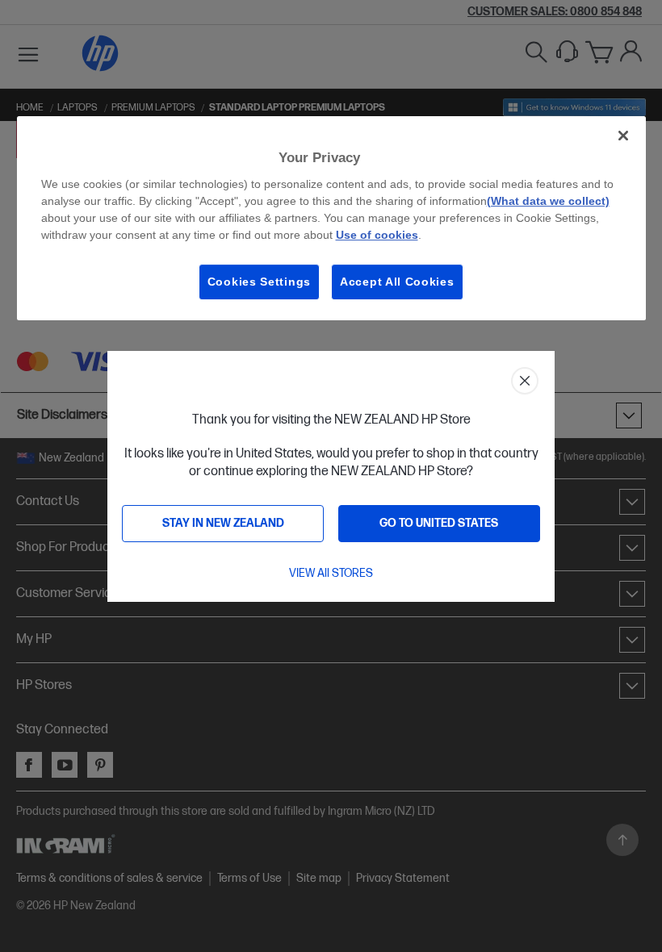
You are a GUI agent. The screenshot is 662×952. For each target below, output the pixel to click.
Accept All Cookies (397, 281)
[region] (331, 218)
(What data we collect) (548, 200)
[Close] (623, 135)
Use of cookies (377, 234)
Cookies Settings (259, 281)
